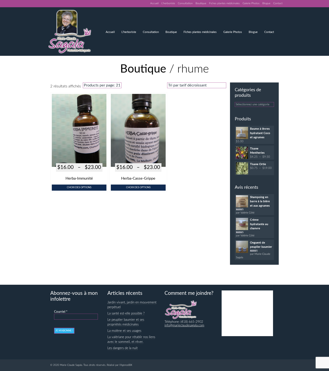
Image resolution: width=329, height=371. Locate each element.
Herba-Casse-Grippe (138, 178)
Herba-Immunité (79, 178)
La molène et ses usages (124, 330)
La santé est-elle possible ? (126, 313)
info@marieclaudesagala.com (184, 325)
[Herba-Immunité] (79, 161)
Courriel (60, 311)
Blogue (266, 3)
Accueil (154, 3)
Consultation (185, 3)
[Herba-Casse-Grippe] (138, 161)
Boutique (201, 3)
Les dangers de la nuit (122, 348)
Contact (278, 3)
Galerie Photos (251, 3)
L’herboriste (168, 3)
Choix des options (79, 187)
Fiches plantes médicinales (224, 3)
